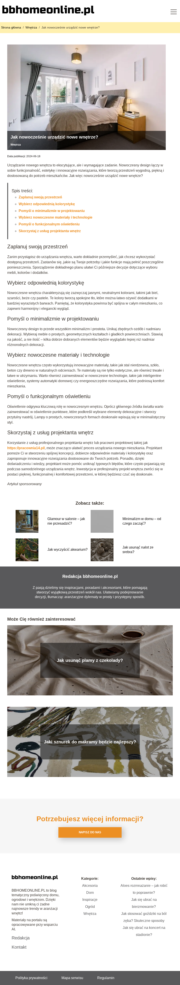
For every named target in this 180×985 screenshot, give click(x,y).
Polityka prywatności (31, 978)
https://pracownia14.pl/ (26, 448)
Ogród (90, 906)
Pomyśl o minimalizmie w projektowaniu (52, 211)
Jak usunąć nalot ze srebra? (137, 549)
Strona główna (11, 27)
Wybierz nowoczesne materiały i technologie (55, 217)
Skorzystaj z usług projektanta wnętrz (50, 231)
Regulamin (105, 978)
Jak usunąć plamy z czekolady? (90, 660)
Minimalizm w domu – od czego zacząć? (141, 521)
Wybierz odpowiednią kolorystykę (47, 204)
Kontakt (19, 947)
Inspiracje (89, 899)
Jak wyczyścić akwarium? (67, 549)
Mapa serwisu (72, 978)
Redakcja (21, 937)
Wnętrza (31, 27)
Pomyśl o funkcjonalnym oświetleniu (49, 224)
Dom (90, 892)
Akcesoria (90, 885)
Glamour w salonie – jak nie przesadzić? (66, 521)
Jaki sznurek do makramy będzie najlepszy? (90, 741)
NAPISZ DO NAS (90, 832)
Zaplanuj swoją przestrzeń (40, 197)
